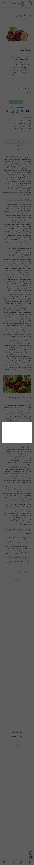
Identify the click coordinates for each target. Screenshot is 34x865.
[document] (17, 432)
